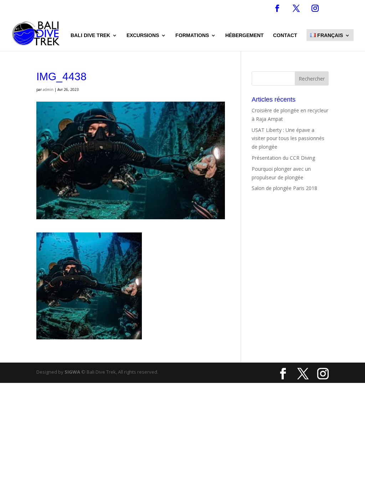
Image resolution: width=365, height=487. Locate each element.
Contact (285, 35)
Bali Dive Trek (90, 35)
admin (48, 89)
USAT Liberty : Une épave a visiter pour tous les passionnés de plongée (288, 138)
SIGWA (72, 372)
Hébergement (244, 35)
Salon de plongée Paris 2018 (284, 188)
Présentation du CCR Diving (283, 157)
